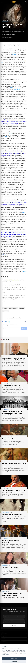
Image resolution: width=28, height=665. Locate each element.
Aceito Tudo (14, 658)
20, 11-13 (6, 136)
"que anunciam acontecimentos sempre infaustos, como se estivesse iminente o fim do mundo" (13, 204)
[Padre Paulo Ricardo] (14, 2)
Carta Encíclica (13, 280)
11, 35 (10, 87)
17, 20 (4, 254)
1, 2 (23, 212)
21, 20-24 (17, 89)
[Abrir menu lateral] (2, 1)
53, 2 (14, 54)
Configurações (14, 661)
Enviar (14, 625)
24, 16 (10, 133)
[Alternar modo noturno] (23, 2)
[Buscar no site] (26, 2)
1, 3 (24, 271)
